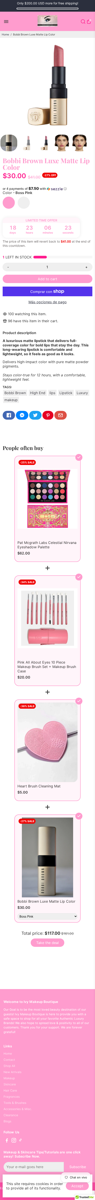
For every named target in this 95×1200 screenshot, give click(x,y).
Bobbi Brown (15, 393)
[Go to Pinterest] (47, 415)
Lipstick (65, 393)
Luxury (82, 393)
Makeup (9, 1078)
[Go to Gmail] (60, 415)
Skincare (10, 1084)
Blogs (7, 1121)
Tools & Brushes (15, 1103)
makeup (11, 400)
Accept (77, 1186)
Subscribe (77, 1167)
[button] (47, 189)
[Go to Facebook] (9, 415)
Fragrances (12, 1096)
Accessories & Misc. (18, 1109)
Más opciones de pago (47, 302)
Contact (9, 1059)
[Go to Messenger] (22, 415)
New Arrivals (12, 1072)
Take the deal (47, 942)
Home (5, 34)
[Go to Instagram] (14, 1141)
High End (37, 393)
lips (52, 393)
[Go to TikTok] (20, 1141)
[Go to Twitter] (35, 415)
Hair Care (10, 1090)
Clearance (11, 1115)
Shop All (9, 1066)
